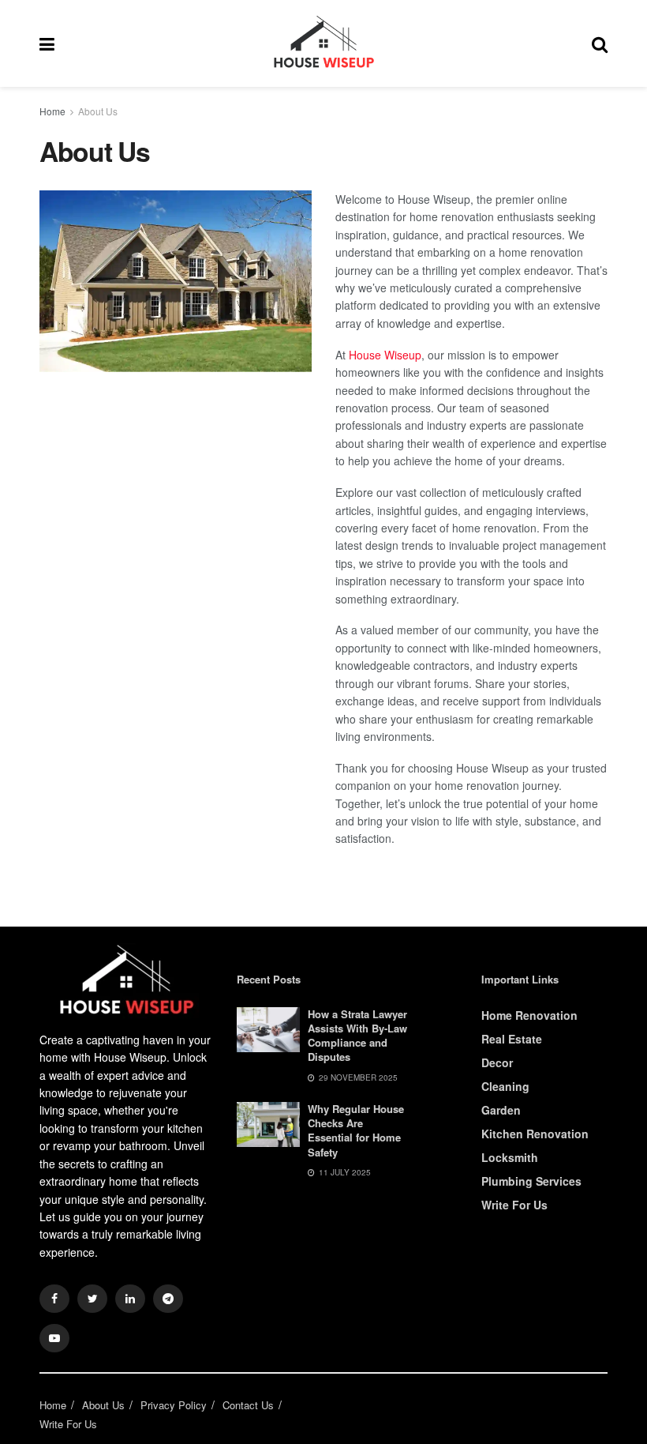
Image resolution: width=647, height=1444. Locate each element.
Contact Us (248, 1404)
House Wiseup (385, 355)
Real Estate (511, 1039)
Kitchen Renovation (535, 1133)
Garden (501, 1110)
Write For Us (514, 1205)
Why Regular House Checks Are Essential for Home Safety (356, 1130)
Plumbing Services (531, 1181)
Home (52, 111)
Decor (497, 1062)
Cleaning (505, 1086)
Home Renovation (529, 1015)
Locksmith (509, 1157)
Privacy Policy (173, 1404)
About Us (98, 111)
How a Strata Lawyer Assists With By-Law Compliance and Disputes (357, 1035)
